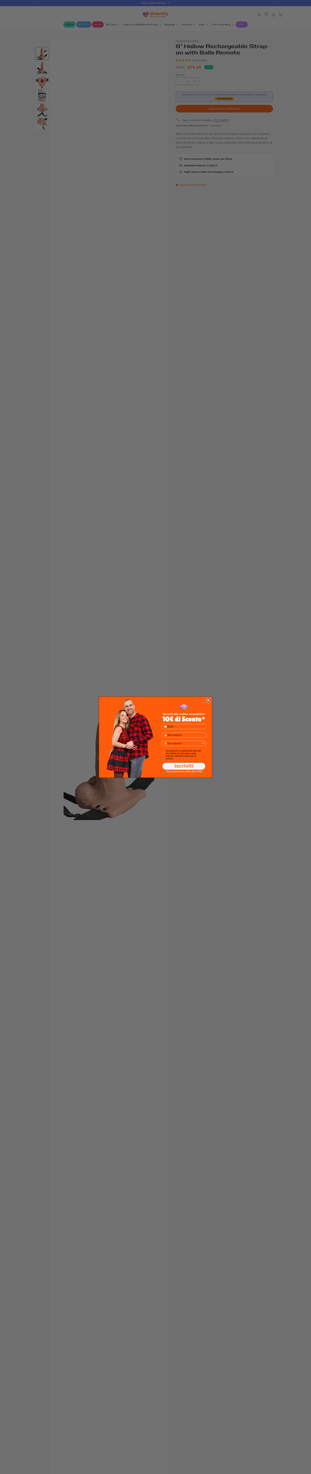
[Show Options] (203, 743)
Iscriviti (183, 766)
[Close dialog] (208, 700)
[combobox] (183, 743)
